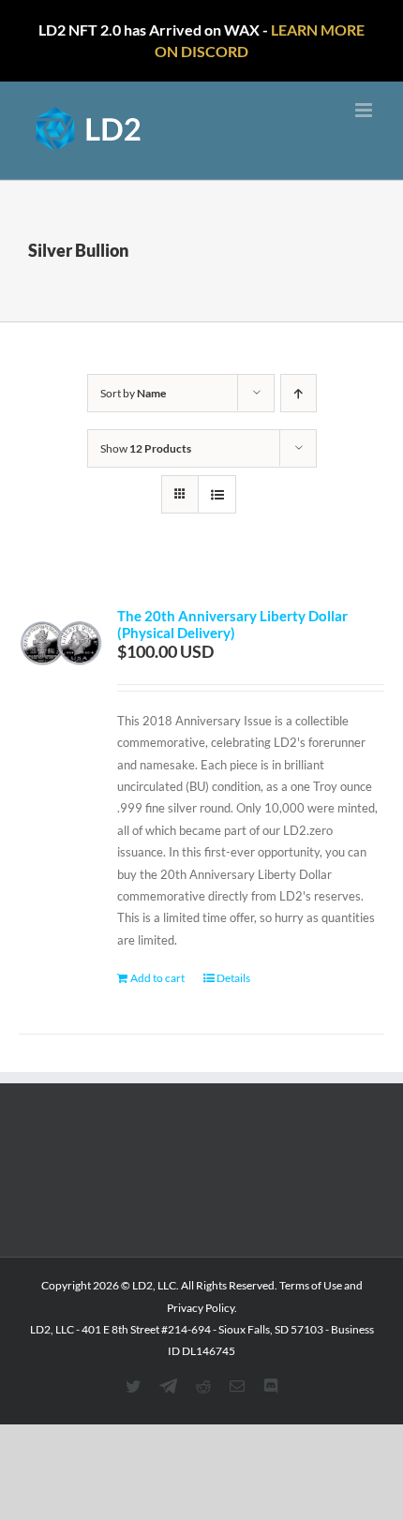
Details (233, 978)
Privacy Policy (200, 1308)
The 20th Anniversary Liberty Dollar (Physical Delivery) (232, 624)
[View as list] (217, 494)
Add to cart (157, 978)
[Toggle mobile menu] (365, 110)
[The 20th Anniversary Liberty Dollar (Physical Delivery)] (61, 649)
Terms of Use (310, 1285)
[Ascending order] (298, 393)
